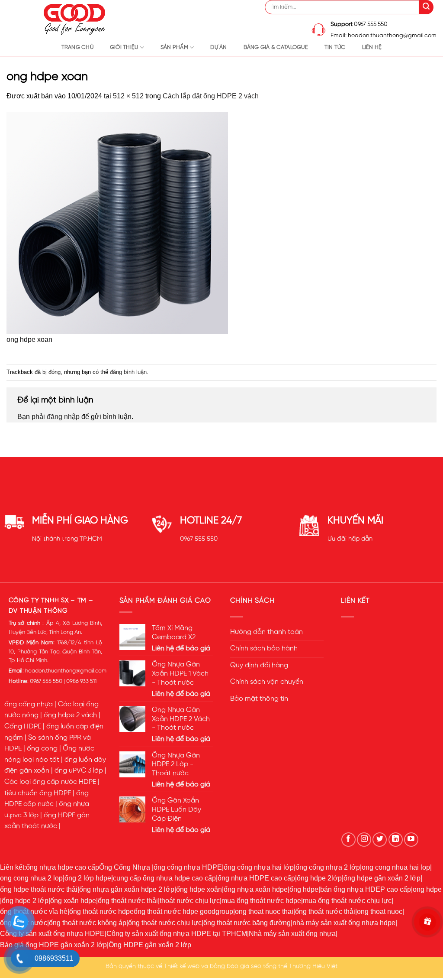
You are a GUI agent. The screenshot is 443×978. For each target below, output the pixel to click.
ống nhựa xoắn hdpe (256, 889)
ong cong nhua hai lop (396, 867)
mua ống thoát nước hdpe (261, 900)
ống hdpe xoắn (199, 889)
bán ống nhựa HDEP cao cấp (365, 889)
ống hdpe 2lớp (319, 878)
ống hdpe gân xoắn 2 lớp (382, 878)
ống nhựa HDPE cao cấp (256, 878)
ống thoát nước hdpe (101, 911)
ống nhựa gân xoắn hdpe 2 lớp (126, 889)
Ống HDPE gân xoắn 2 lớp (150, 945)
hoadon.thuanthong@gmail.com (65, 671)
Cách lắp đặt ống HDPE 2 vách (211, 96)
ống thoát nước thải (128, 900)
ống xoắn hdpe (73, 900)
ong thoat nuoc (379, 911)
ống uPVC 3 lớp (79, 770)
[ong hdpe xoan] (117, 222)
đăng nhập (63, 416)
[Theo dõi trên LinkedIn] (395, 839)
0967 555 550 (199, 539)
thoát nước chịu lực (190, 900)
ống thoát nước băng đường (247, 922)
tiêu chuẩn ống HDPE (37, 793)
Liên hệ (372, 47)
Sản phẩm (174, 47)
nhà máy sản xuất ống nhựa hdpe (343, 922)
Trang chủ (77, 47)
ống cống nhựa (28, 704)
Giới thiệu (124, 47)
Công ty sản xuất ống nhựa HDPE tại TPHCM (176, 933)
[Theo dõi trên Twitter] (379, 839)
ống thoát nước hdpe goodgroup (183, 911)
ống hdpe (303, 889)
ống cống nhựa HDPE (188, 867)
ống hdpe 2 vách (70, 715)
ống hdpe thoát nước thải (38, 889)
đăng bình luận (128, 372)
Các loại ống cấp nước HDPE (50, 782)
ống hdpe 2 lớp (25, 900)
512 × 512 (128, 96)
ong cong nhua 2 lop (31, 878)
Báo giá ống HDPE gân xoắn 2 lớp (53, 945)
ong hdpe (427, 889)
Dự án (218, 47)
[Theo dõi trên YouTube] (411, 839)
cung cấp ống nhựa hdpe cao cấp (164, 878)
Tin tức (335, 47)
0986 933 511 (81, 681)
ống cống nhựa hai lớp (259, 867)
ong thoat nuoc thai (264, 911)
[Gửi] (426, 7)
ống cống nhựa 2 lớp (327, 867)
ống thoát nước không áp (87, 922)
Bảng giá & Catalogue (276, 47)
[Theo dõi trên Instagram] (364, 839)
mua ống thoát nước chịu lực (347, 900)
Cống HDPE (22, 726)
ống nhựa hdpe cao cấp (62, 867)
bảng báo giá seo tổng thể (248, 966)
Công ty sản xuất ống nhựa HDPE (52, 933)
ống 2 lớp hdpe (87, 878)
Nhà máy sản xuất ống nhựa (292, 933)
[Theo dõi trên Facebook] (348, 839)
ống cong (42, 748)
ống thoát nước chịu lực (165, 922)
